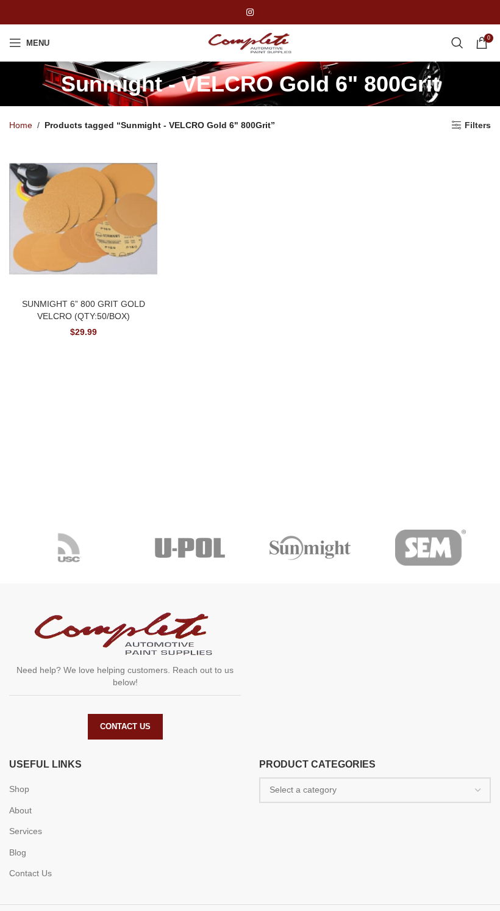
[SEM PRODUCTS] (431, 547)
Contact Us (125, 726)
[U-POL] (190, 547)
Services (25, 831)
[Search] (457, 43)
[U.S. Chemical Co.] (69, 547)
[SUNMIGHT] (310, 547)
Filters (478, 125)
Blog (17, 852)
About (20, 810)
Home (20, 125)
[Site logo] (250, 42)
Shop (19, 789)
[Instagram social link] (250, 12)
